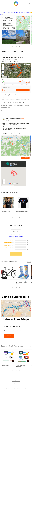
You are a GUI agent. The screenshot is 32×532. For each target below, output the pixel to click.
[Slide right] (19, 46)
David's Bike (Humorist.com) (7, 281)
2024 (2, 12)
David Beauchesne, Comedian (22, 211)
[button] (2, 3)
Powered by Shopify (24, 388)
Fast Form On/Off (5, 365)
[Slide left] (12, 46)
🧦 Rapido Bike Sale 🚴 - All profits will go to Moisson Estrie (22, 282)
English (15, 383)
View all (29, 262)
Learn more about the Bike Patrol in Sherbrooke (16, 12)
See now (9, 335)
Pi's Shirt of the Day (5, 211)
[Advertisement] (16, 462)
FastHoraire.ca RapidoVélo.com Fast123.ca (14, 388)
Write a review (16, 254)
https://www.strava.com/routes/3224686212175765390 (15, 99)
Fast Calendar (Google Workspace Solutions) (21, 366)
